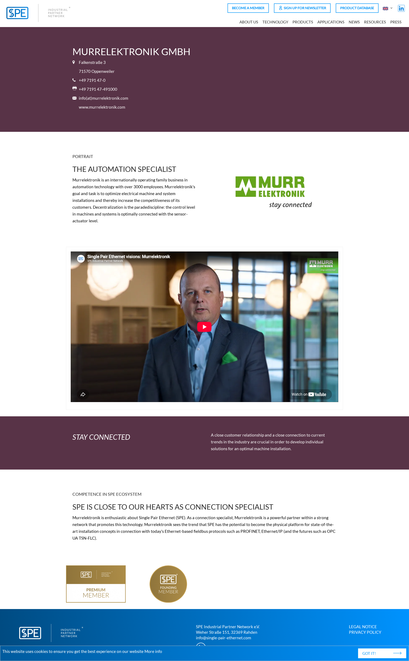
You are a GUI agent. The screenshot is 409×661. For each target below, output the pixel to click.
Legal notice (363, 626)
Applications (330, 22)
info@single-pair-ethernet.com (223, 637)
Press (396, 22)
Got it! (369, 653)
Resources (375, 22)
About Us (248, 22)
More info (153, 651)
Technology (275, 22)
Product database (357, 8)
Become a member (248, 8)
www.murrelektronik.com (102, 107)
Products (302, 22)
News (354, 22)
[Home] (38, 21)
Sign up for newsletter (305, 8)
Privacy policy (365, 632)
